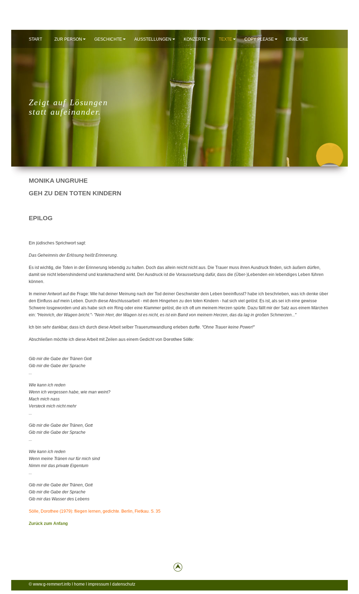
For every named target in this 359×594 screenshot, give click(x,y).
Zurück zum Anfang (48, 523)
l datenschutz (122, 584)
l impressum (97, 584)
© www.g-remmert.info (50, 584)
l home (79, 584)
